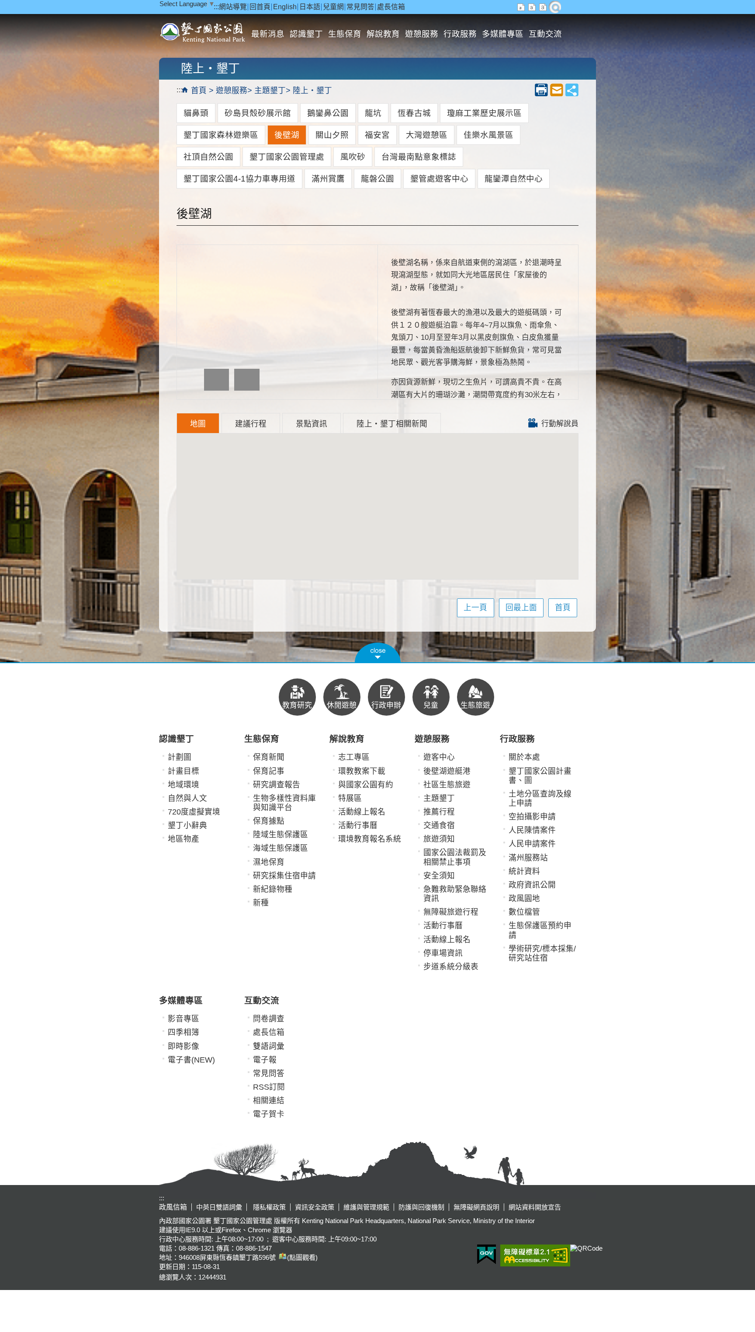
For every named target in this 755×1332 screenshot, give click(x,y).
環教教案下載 (361, 771)
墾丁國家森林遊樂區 (221, 135)
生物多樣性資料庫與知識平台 (284, 803)
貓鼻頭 (196, 113)
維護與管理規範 (366, 1207)
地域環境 (183, 784)
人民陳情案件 (532, 830)
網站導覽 (233, 6)
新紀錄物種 (272, 889)
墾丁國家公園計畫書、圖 (540, 776)
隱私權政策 (268, 1207)
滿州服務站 (528, 857)
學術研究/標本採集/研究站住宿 (542, 953)
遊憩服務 (421, 33)
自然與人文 (187, 798)
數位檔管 (524, 912)
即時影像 (183, 1046)
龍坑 (373, 113)
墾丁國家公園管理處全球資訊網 (204, 31)
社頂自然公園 (208, 156)
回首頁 (259, 6)
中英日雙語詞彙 (219, 1207)
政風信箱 (173, 1207)
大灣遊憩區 (426, 135)
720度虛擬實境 (194, 812)
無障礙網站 (535, 1255)
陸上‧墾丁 (312, 90)
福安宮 (377, 135)
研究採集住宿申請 (284, 875)
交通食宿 (439, 825)
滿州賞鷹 (328, 178)
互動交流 (545, 33)
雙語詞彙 (268, 1046)
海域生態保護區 (280, 848)
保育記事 (268, 771)
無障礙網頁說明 (476, 1207)
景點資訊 (311, 424)
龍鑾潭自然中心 (514, 178)
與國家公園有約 (365, 784)
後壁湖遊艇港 (447, 771)
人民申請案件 (532, 843)
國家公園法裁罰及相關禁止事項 (454, 857)
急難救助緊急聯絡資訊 (454, 894)
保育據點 (268, 821)
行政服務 (460, 33)
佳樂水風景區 (488, 135)
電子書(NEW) (191, 1060)
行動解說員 (558, 424)
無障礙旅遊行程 (450, 912)
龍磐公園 (377, 178)
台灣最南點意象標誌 (418, 156)
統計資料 (524, 871)
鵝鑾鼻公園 (328, 113)
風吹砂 (352, 156)
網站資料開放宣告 (535, 1207)
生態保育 (344, 33)
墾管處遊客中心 (439, 178)
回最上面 (521, 607)
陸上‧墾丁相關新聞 (392, 424)
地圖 (198, 424)
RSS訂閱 (269, 1087)
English (285, 6)
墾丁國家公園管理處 (286, 156)
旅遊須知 (439, 839)
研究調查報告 (276, 784)
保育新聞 (268, 757)
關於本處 (524, 757)
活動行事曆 (358, 825)
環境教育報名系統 (369, 839)
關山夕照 (332, 135)
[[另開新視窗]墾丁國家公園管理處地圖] (281, 1257)
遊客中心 (439, 757)
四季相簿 (183, 1032)
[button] (378, 653)
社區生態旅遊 (447, 784)
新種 (261, 902)
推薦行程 (439, 812)
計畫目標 (183, 771)
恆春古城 (414, 113)
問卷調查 (268, 1018)
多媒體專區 (502, 33)
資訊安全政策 (314, 1207)
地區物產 (183, 839)
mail (556, 89)
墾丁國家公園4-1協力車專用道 (239, 178)
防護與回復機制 (421, 1207)
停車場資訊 (443, 953)
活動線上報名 (361, 812)
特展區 (350, 798)
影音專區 (183, 1018)
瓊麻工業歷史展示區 (484, 113)
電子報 (265, 1060)
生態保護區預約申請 (540, 930)
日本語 (309, 6)
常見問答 (360, 6)
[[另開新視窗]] (216, 380)
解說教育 (383, 33)
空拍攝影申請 (532, 816)
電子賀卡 (268, 1114)
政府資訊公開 (532, 885)
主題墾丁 (270, 90)
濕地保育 (268, 862)
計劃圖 (179, 757)
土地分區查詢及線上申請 (540, 799)
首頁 (199, 90)
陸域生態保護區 (280, 834)
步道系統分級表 (450, 966)
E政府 (486, 1254)
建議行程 (251, 424)
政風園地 (524, 898)
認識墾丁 (306, 33)
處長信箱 (391, 6)
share (571, 89)
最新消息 (267, 33)
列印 (541, 89)
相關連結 (268, 1100)
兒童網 (333, 6)
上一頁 (475, 607)
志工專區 (354, 757)
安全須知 (439, 875)
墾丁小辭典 (187, 825)
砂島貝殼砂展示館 (258, 113)
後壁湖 (286, 135)
